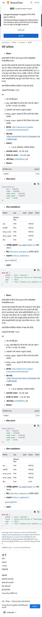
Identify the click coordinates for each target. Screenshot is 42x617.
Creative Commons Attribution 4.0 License (15, 535)
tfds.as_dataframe (20, 256)
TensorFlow (5, 42)
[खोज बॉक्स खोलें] (31, 2)
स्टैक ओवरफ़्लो (6, 586)
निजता (8, 601)
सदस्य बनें (35, 606)
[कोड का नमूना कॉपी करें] (38, 184)
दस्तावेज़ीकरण (19, 159)
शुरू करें (21, 36)
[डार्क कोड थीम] (35, 184)
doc (27, 245)
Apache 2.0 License (13, 537)
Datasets (22, 42)
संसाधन (14, 42)
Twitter (4, 566)
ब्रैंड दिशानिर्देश (6, 590)
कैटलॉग (30, 42)
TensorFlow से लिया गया (9, 593)
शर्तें (3, 601)
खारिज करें (21, 30)
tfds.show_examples (18, 252)
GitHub (4, 562)
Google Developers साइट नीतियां (21, 539)
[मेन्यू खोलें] (3, 2)
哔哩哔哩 (5, 569)
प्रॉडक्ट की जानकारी (7, 582)
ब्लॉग (3, 559)
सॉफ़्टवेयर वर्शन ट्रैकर (8, 579)
